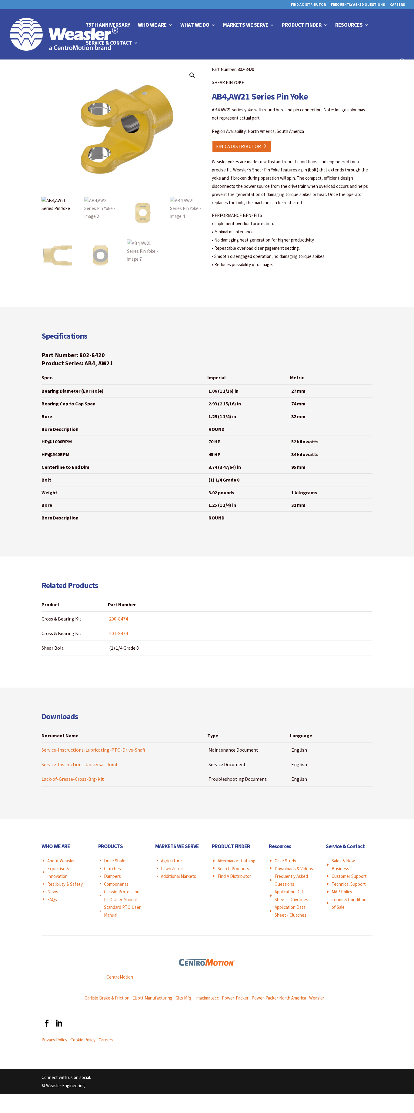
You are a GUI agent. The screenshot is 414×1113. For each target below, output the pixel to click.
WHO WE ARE (56, 846)
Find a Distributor (238, 146)
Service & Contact (109, 43)
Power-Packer (235, 998)
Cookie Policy (82, 1040)
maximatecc (207, 998)
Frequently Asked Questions (358, 5)
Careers (397, 5)
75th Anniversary (108, 25)
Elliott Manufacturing (152, 998)
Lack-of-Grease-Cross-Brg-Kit (73, 779)
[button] (192, 75)
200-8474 (118, 619)
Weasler (316, 998)
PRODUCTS (110, 846)
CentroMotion (119, 977)
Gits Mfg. (183, 998)
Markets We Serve (245, 25)
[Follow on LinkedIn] (58, 1023)
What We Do (194, 25)
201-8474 (118, 633)
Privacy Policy (54, 1040)
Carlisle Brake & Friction (107, 998)
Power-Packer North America (279, 998)
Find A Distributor (308, 5)
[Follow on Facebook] (46, 1023)
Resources (349, 25)
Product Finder (302, 25)
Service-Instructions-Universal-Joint (80, 764)
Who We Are (152, 25)
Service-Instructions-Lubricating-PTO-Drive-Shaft (93, 750)
